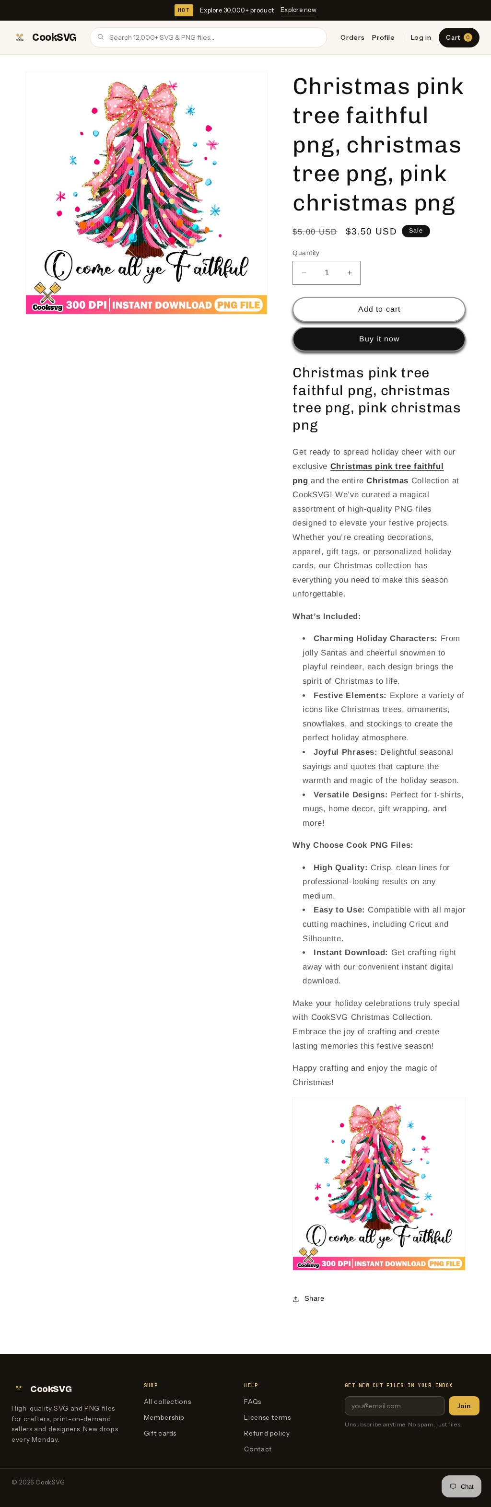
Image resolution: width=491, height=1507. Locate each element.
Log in (421, 37)
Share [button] (314, 1298)
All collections (167, 1401)
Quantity (305, 253)
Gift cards (160, 1433)
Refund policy (267, 1433)
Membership (164, 1417)
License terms (267, 1417)
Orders (352, 37)
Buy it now (379, 339)
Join (464, 1406)
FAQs (252, 1401)
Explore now (298, 9)
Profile (383, 37)
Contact (257, 1449)
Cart (457, 37)
